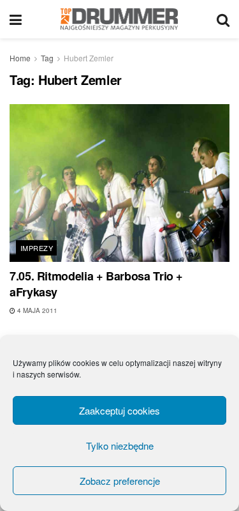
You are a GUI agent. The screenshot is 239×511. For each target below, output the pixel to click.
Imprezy (36, 248)
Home (20, 57)
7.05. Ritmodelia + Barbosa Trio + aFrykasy (96, 284)
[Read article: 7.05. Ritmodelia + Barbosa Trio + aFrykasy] (119, 183)
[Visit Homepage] (119, 19)
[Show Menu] (16, 19)
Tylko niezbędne (120, 445)
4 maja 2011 (36, 310)
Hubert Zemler (88, 57)
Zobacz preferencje (120, 480)
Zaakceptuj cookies (119, 410)
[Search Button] (223, 19)
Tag (47, 57)
